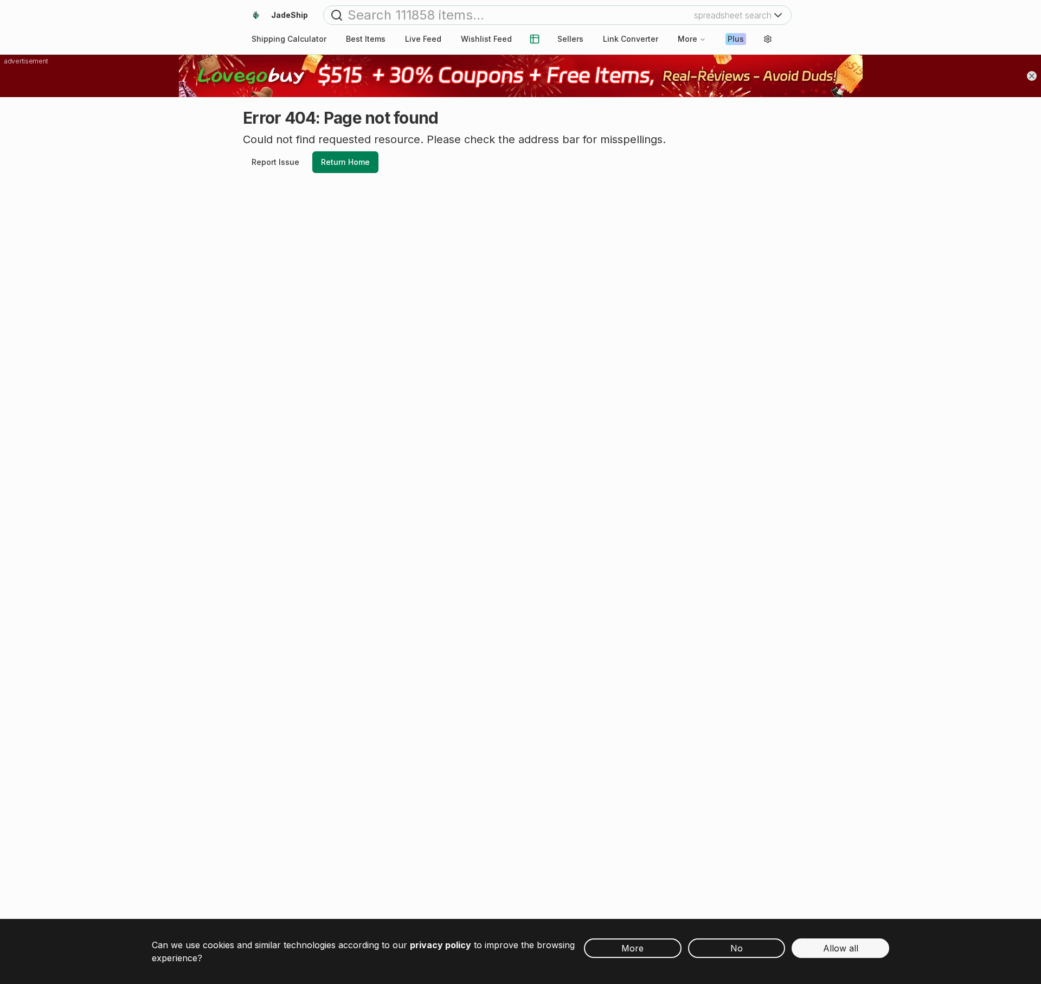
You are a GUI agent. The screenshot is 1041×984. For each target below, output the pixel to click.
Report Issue (275, 162)
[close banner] (1032, 76)
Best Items (365, 38)
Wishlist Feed (486, 38)
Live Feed (423, 38)
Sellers (570, 38)
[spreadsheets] (535, 39)
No (736, 948)
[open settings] (768, 39)
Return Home (345, 162)
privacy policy (440, 945)
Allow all (840, 948)
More (687, 38)
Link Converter (630, 38)
